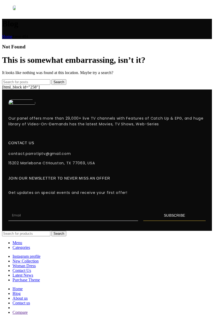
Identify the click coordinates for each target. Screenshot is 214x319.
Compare (20, 312)
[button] (133, 7)
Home (7, 36)
